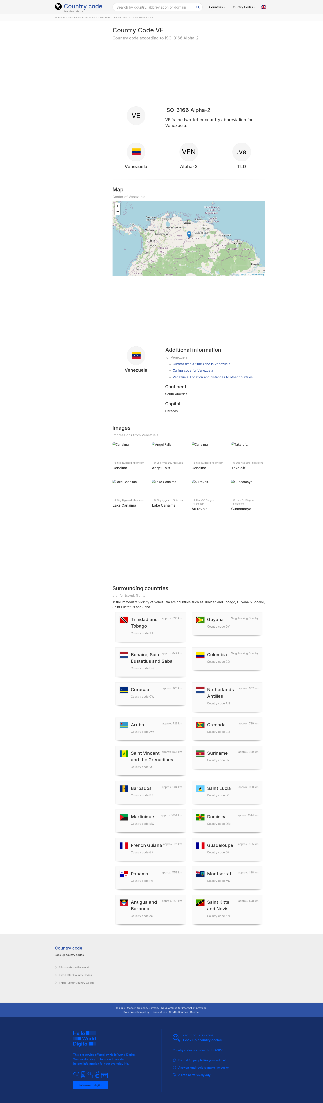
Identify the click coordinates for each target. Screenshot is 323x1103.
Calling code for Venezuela (193, 370)
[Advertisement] (79, 84)
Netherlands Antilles (220, 696)
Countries (216, 7)
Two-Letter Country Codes (75, 975)
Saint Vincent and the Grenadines (152, 759)
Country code (83, 6)
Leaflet (243, 274)
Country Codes (242, 7)
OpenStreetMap (257, 274)
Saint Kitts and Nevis (218, 908)
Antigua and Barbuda (144, 908)
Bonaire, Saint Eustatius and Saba (152, 661)
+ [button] (117, 206)
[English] (263, 7)
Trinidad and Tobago (144, 626)
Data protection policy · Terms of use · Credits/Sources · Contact (161, 1011)
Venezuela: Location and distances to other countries (213, 377)
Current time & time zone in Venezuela (201, 364)
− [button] (117, 211)
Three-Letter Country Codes (76, 982)
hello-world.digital (90, 1085)
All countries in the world (74, 967)
